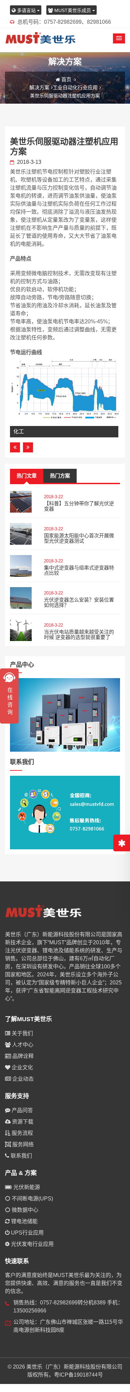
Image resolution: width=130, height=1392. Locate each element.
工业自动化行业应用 (75, 87)
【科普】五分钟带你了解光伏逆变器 (79, 506)
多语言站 (26, 10)
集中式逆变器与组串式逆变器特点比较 (79, 570)
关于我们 (21, 1033)
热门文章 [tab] (27, 475)
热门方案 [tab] (60, 475)
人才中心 (22, 1045)
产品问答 (21, 1110)
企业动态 (22, 1079)
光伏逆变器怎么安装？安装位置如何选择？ (79, 602)
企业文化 (21, 1067)
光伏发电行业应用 (32, 1244)
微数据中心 (24, 1210)
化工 (18, 431)
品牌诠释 (22, 1056)
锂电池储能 (24, 1221)
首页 (66, 79)
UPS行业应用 (27, 1233)
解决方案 (39, 87)
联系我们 (20, 1156)
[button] (119, 38)
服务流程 (21, 1133)
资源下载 (22, 1122)
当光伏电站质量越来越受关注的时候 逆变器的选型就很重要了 (79, 634)
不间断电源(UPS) (31, 1198)
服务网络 (22, 1144)
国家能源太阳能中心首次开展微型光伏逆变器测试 (79, 538)
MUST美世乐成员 (72, 10)
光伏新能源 (26, 1187)
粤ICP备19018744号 (78, 1375)
